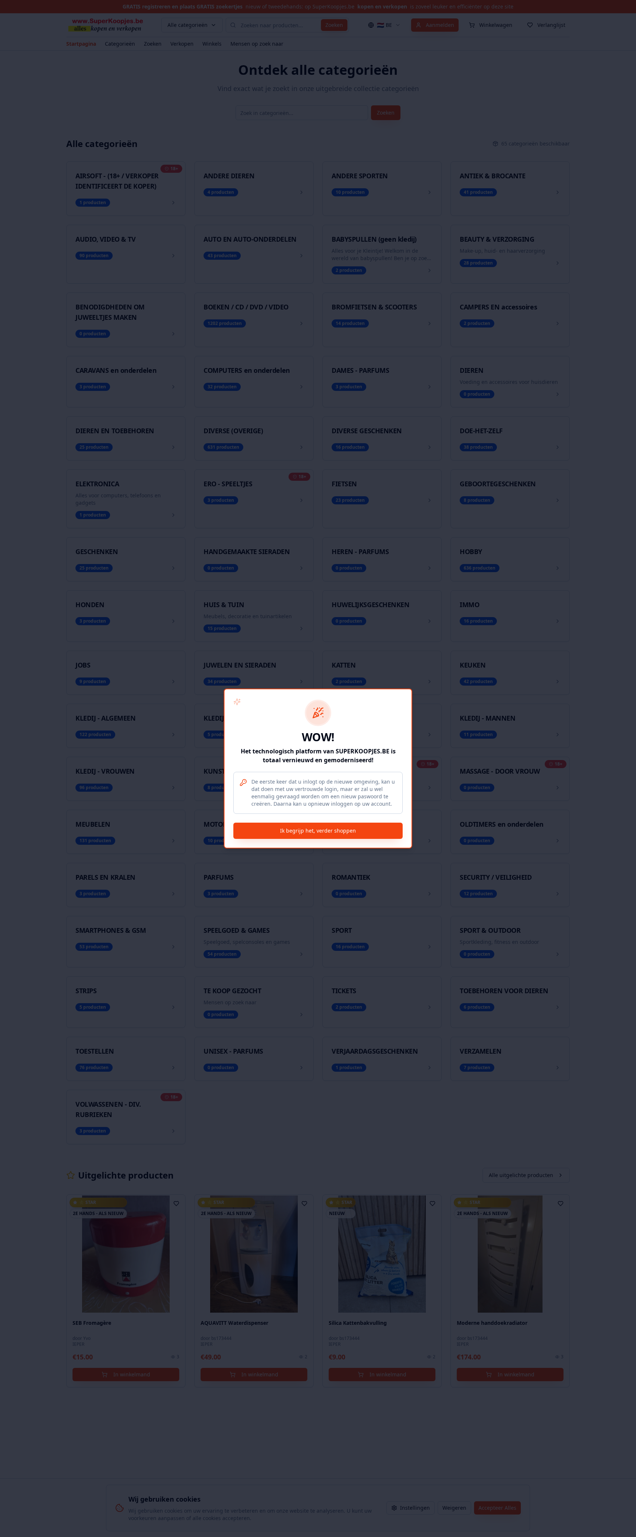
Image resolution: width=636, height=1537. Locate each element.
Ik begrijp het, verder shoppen (318, 830)
